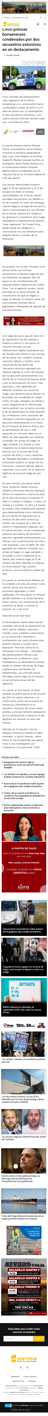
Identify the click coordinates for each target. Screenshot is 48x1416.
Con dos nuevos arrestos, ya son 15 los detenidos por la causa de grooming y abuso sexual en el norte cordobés (23, 1099)
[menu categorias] (44, 24)
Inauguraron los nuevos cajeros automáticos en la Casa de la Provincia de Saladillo (24, 765)
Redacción (15, 1377)
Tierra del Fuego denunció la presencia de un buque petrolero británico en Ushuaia (23, 1217)
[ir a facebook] (20, 1367)
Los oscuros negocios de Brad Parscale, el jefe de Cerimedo (24, 1138)
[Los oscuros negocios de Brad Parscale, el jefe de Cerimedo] (24, 1121)
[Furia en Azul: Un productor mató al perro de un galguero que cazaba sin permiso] (24, 912)
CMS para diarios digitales (24, 1410)
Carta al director (30, 1377)
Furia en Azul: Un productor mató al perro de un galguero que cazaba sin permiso (24, 785)
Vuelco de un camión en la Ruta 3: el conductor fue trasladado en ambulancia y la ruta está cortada (24, 796)
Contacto (32, 1381)
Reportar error (18, 1381)
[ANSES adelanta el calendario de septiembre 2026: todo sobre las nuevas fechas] (24, 990)
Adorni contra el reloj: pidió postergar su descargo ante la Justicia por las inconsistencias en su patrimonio (21, 1179)
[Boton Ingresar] (38, 24)
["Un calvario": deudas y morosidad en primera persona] (24, 1044)
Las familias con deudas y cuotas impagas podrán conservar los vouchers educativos (24, 775)
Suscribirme (38, 1339)
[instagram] (45, 17)
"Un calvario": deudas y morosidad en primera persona (23, 1060)
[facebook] (41, 17)
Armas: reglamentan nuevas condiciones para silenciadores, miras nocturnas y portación (23, 808)
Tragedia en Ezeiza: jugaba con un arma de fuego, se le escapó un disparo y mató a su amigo (23, 969)
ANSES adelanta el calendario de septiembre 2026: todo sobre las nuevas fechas (22, 1010)
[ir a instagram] (27, 1367)
